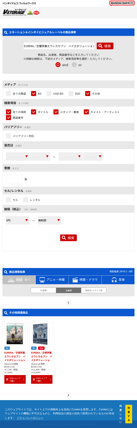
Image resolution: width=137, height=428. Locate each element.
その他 (96, 94)
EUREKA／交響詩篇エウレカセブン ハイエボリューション (14, 356)
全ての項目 (19, 112)
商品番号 (18, 118)
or (80, 64)
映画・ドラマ (89, 279)
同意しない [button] (120, 414)
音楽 (122, 279)
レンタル (35, 200)
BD (39, 94)
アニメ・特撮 (56, 279)
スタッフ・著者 (69, 112)
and (65, 64)
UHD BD (58, 94)
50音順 (43, 290)
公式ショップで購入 (14, 379)
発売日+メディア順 (93, 290)
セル (15, 200)
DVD (77, 94)
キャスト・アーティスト (105, 112)
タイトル (43, 112)
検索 (107, 45)
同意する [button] (129, 414)
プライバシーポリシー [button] (30, 417)
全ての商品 (19, 94)
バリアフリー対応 (23, 136)
